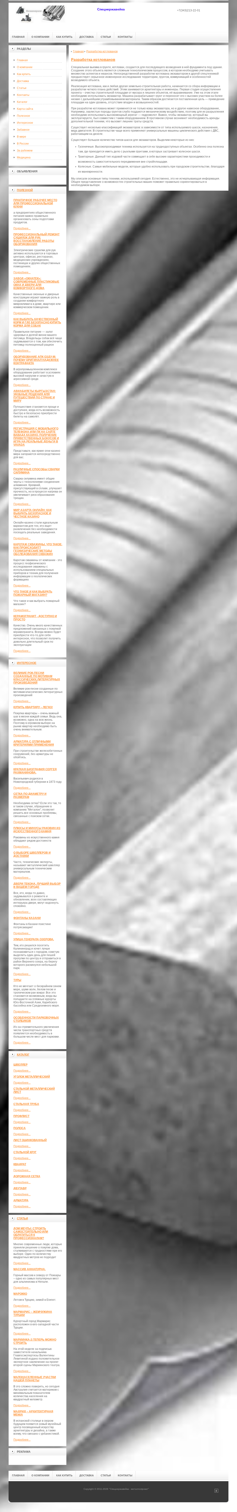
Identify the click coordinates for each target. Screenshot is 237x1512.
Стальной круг (25, 1152)
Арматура (20, 1200)
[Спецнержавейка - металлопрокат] (41, 16)
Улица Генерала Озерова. (33, 939)
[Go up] (216, 1491)
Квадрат (19, 1164)
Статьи (21, 88)
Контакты (23, 95)
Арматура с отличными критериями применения (33, 743)
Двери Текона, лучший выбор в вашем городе (37, 885)
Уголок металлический (31, 1076)
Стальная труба (26, 1104)
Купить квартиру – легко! (33, 707)
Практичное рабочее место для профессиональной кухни (35, 203)
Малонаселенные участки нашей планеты (34, 1379)
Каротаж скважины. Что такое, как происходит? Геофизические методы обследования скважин (37, 549)
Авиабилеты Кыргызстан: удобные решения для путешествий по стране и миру (34, 395)
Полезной (25, 190)
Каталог (22, 102)
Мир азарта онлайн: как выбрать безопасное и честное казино (32, 513)
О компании (24, 67)
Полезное (23, 115)
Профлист (21, 1116)
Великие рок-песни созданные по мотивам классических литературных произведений (36, 677)
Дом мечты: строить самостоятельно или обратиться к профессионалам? (30, 1233)
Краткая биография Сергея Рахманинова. (35, 771)
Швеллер (20, 1064)
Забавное (23, 129)
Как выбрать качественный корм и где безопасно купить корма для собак (37, 322)
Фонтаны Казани (27, 918)
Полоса (19, 1128)
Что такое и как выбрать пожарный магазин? (32, 593)
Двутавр (20, 1188)
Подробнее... (22, 228)
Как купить (24, 74)
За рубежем (24, 150)
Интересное (25, 122)
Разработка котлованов (93, 60)
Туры (17, 980)
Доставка (23, 81)
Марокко (20, 1293)
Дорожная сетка (26, 1176)
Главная (22, 60)
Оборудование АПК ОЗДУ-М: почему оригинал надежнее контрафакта (36, 360)
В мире (21, 136)
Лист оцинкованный (30, 1140)
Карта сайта (25, 108)
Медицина (24, 157)
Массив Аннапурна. (29, 1269)
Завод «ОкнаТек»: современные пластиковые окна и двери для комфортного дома (36, 283)
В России (23, 143)
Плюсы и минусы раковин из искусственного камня (36, 830)
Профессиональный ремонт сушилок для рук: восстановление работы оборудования (36, 239)
